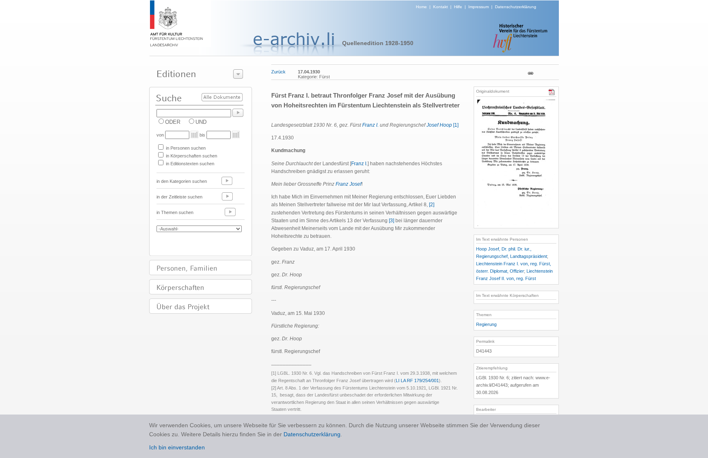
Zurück (278, 71)
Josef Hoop (439, 125)
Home (421, 7)
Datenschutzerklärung (515, 7)
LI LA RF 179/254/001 (417, 380)
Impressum (478, 7)
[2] (431, 204)
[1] (455, 125)
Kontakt (440, 7)
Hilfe (458, 7)
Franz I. (370, 125)
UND (200, 122)
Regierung (486, 324)
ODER (172, 122)
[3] (391, 220)
